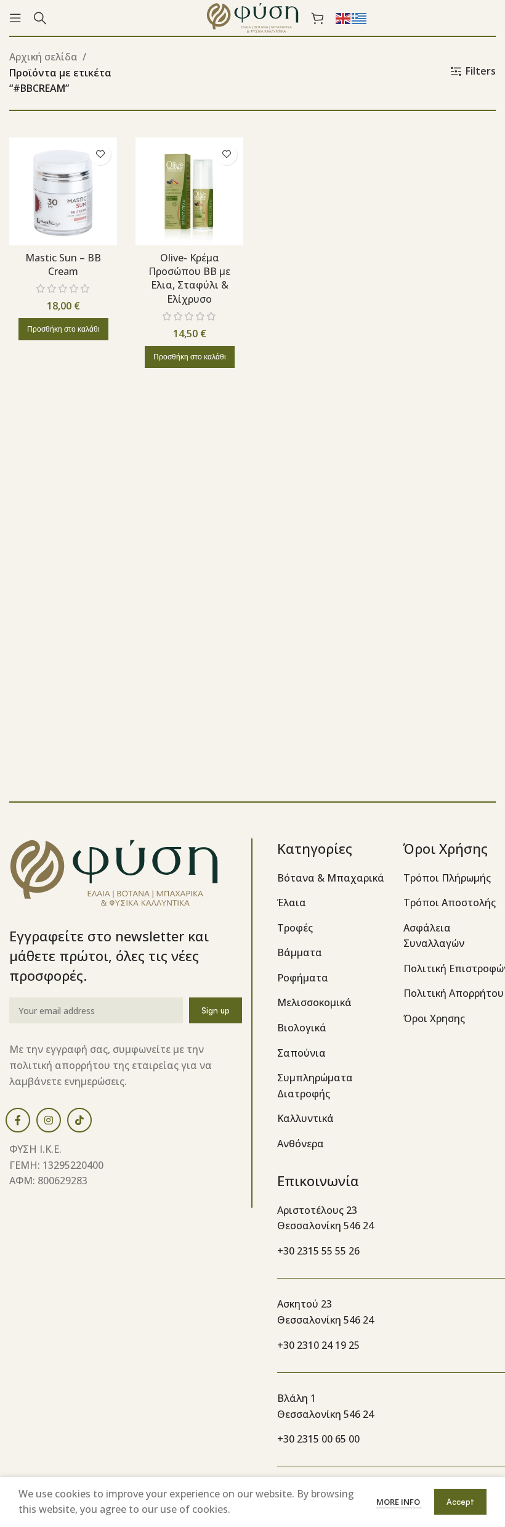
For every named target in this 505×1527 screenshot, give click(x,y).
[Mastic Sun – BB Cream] (63, 191)
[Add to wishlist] (100, 154)
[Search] (40, 18)
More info (399, 1501)
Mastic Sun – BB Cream (63, 264)
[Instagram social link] (48, 1120)
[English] (344, 17)
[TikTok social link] (79, 1120)
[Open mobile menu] (15, 18)
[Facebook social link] (18, 1120)
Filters (481, 71)
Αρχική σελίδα (43, 56)
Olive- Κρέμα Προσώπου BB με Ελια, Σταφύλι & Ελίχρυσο (189, 278)
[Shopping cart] (317, 18)
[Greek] (360, 17)
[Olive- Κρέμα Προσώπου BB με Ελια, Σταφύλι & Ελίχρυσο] (189, 191)
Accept (460, 1502)
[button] (63, 329)
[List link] (331, 878)
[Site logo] (252, 16)
